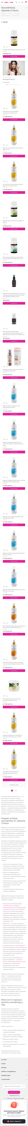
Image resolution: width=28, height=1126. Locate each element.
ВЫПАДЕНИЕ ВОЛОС (9, 79)
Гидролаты (6, 923)
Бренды (4, 1067)
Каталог (4, 1059)
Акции (3, 1063)
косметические (7, 905)
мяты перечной (11, 949)
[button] (7, 84)
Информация (5, 1075)
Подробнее (14, 56)
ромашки (17, 947)
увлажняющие (7, 907)
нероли (18, 949)
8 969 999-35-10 (14, 1095)
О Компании (5, 1079)
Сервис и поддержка (8, 1071)
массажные (16, 905)
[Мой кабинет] (22, 2)
